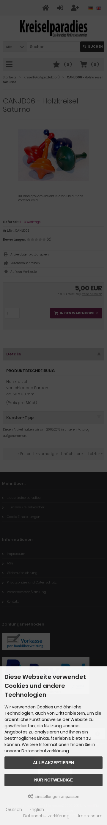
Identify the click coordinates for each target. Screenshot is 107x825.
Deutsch (13, 809)
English (36, 809)
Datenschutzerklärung (46, 816)
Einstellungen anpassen (56, 796)
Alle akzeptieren (53, 762)
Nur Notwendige (53, 780)
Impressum (90, 816)
